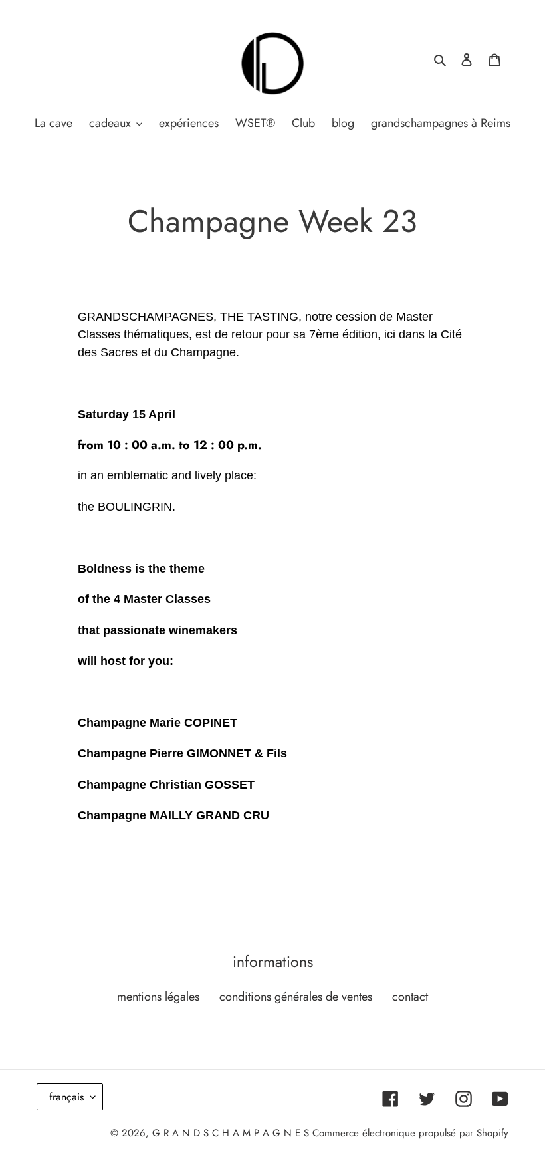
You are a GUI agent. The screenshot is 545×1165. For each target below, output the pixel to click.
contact (410, 996)
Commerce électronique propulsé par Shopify (410, 1133)
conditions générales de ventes (295, 996)
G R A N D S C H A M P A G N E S (230, 1133)
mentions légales (158, 996)
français (66, 1096)
